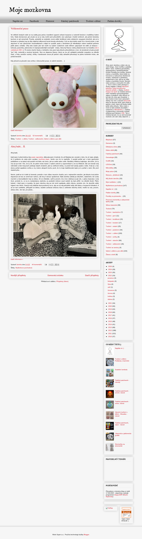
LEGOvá (109, 164)
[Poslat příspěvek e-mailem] (46, 136)
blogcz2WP (118, 495)
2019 (110, 309)
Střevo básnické (111, 205)
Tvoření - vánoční (112, 240)
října (109, 284)
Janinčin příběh (111, 90)
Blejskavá (109, 140)
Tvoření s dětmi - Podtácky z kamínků (122, 360)
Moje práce (110, 171)
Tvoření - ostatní (111, 226)
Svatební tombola (121, 369)
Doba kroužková (118, 88)
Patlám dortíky (115, 21)
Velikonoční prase (19, 28)
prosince (111, 278)
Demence (109, 143)
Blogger (86, 534)
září (109, 287)
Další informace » (17, 130)
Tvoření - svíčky (111, 237)
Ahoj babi (127, 101)
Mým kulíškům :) (111, 182)
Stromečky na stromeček (120, 445)
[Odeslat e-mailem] (51, 136)
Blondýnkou (118, 109)
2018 (110, 312)
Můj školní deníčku (112, 178)
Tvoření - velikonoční (35, 139)
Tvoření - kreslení (112, 223)
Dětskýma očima (111, 147)
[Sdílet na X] (55, 136)
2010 (110, 336)
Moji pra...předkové (112, 175)
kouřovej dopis (44, 159)
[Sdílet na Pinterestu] (59, 136)
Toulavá (108, 209)
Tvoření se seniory (112, 247)
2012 (110, 330)
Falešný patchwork (70, 21)
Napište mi (18, 21)
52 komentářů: (38, 136)
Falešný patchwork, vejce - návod (122, 424)
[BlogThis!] (53, 136)
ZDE (122, 113)
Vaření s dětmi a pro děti (52, 139)
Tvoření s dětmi (93, 21)
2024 (110, 269)
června (110, 293)
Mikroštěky (109, 168)
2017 (110, 315)
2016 (110, 318)
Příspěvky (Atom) (62, 281)
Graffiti (108, 161)
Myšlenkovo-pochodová (24, 268)
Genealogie (110, 157)
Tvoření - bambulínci (113, 212)
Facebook (34, 21)
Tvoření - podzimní (112, 230)
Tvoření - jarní (111, 216)
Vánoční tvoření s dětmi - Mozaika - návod (121, 414)
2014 (110, 324)
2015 (110, 321)
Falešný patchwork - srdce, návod (122, 402)
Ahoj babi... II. (18, 146)
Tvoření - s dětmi (22, 139)
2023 (110, 272)
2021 (110, 303)
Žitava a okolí (110, 254)
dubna (110, 299)
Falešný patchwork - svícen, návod (122, 392)
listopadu (111, 281)
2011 (110, 333)
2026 (110, 266)
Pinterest (50, 21)
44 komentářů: (37, 264)
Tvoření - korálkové (112, 219)
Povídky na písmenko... (114, 196)
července (111, 290)
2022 (110, 275)
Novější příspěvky (18, 275)
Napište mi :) (110, 189)
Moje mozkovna (30, 10)
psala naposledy (37, 157)
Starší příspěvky (92, 275)
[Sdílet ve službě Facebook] (57, 136)
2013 (110, 327)
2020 (110, 306)
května (110, 296)
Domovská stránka (55, 275)
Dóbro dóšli (110, 150)
